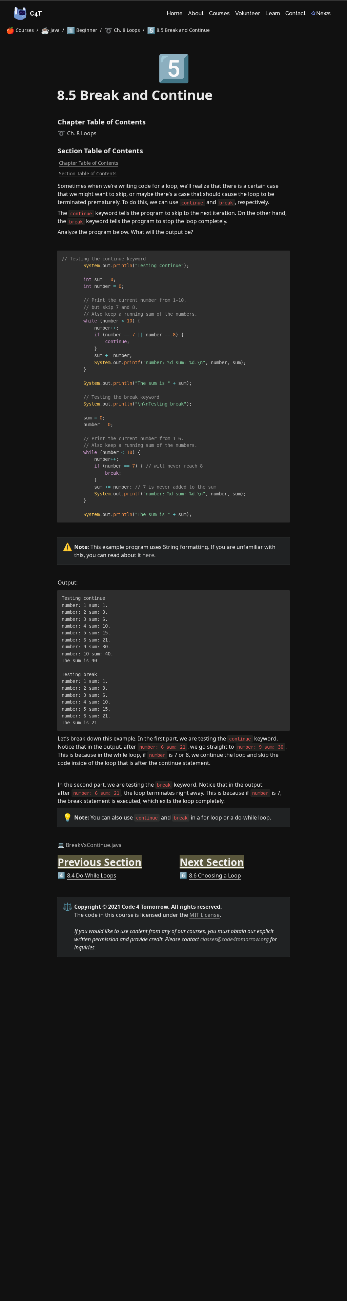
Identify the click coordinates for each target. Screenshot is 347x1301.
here (148, 555)
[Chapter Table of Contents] (54, 120)
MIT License (204, 915)
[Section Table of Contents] (54, 149)
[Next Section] (176, 858)
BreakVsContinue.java (94, 845)
